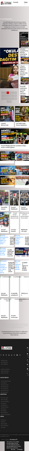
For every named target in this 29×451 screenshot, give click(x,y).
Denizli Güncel (5, 390)
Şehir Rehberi (4, 412)
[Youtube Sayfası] (10, 355)
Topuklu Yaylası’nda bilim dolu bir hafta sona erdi (10, 253)
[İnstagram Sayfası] (7, 355)
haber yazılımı (13, 436)
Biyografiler (4, 423)
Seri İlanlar (4, 410)
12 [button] (15, 95)
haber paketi (20, 436)
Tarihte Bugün (5, 407)
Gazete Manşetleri (5, 414)
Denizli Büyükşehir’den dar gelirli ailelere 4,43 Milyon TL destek (14, 240)
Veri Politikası (4, 364)
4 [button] (10, 92)
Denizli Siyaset (4, 386)
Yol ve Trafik (4, 399)
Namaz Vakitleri (5, 401)
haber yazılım (7, 438)
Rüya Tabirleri (4, 425)
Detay (13, 449)
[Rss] (15, 355)
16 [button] (10, 98)
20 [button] (10, 101)
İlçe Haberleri (4, 392)
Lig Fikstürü (4, 405)
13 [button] (2, 98)
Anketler (3, 422)
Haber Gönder (5, 373)
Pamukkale (4, 383)
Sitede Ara (3, 420)
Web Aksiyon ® (13, 439)
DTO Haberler (4, 388)
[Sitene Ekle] (21, 355)
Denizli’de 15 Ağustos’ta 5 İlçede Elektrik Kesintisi (25, 266)
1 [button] (2, 92)
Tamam (20, 449)
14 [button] (5, 98)
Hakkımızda (4, 360)
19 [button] (7, 101)
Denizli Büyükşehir (6, 381)
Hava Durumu (4, 397)
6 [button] (15, 92)
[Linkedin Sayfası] (12, 355)
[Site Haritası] (18, 355)
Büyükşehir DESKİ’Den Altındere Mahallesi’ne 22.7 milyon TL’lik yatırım (11, 267)
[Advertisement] (12, 13)
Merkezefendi (4, 385)
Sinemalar (3, 409)
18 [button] (15, 98)
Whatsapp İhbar (5, 371)
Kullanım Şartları (5, 369)
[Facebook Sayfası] (1, 355)
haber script (14, 438)
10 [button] (10, 95)
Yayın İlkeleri (4, 362)
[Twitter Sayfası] (4, 355)
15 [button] (7, 98)
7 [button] (2, 95)
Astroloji (3, 427)
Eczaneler (3, 403)
